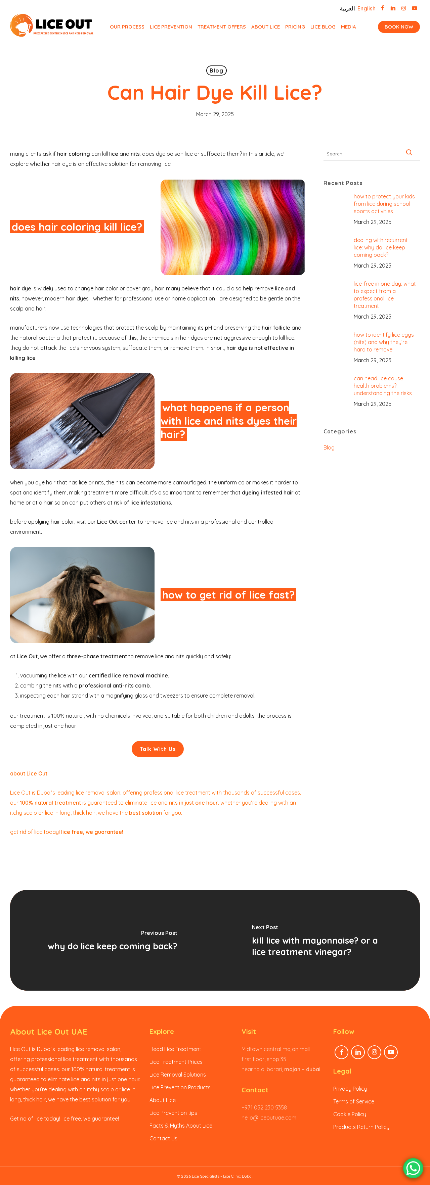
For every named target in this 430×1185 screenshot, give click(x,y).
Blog (216, 70)
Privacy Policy (350, 1088)
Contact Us (163, 1138)
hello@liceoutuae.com (269, 1117)
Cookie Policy (349, 1114)
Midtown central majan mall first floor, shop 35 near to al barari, (281, 1059)
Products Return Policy (361, 1127)
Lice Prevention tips (173, 1112)
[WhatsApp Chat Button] (413, 1168)
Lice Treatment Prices (176, 1061)
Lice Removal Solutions (177, 1074)
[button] (158, 749)
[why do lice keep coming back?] (112, 940)
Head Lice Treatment (175, 1049)
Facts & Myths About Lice (180, 1125)
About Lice (162, 1100)
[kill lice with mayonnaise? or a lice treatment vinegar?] (317, 940)
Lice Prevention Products (180, 1087)
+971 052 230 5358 (264, 1107)
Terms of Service (353, 1101)
